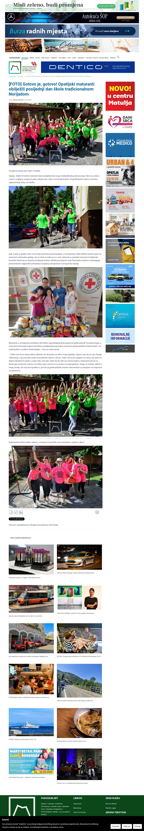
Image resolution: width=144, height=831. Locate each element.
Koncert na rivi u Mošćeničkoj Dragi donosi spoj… (72, 783)
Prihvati (137, 826)
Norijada (33, 525)
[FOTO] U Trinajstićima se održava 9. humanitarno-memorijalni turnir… (79, 656)
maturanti (13, 525)
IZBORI (31, 58)
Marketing (77, 808)
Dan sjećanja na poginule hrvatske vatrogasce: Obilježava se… (29, 656)
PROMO (112, 58)
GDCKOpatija (53, 525)
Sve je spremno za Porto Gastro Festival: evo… (72, 741)
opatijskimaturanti (23, 525)
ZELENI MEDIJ (104, 58)
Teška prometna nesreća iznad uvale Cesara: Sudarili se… (75, 701)
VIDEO (74, 58)
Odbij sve (126, 826)
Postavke (115, 826)
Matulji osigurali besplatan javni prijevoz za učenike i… (26, 616)
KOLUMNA (62, 58)
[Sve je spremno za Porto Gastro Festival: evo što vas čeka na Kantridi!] (79, 723)
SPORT (37, 58)
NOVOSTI (25, 58)
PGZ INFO (89, 58)
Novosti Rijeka (111, 804)
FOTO (69, 58)
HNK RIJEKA (45, 58)
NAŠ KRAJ (81, 58)
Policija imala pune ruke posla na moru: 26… (23, 739)
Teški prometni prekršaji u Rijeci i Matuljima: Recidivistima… (76, 573)
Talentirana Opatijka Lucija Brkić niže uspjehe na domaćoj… (76, 613)
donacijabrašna (43, 525)
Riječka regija (111, 808)
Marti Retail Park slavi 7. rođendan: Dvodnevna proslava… (27, 777)
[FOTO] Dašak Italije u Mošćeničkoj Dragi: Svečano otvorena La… (29, 697)
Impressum (77, 804)
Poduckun (12, 76)
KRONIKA (54, 58)
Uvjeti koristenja (79, 812)
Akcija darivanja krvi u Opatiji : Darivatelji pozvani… (25, 578)
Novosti (20, 76)
